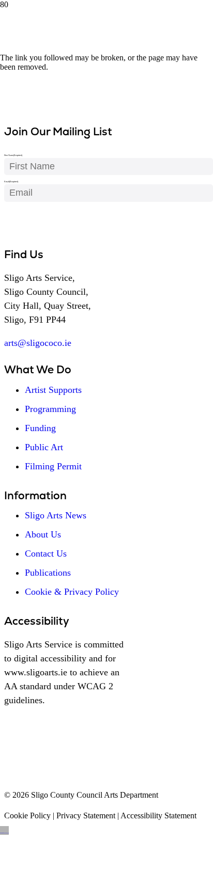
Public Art (44, 447)
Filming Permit (53, 466)
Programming (50, 409)
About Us (43, 534)
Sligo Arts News (55, 515)
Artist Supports (53, 390)
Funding (40, 428)
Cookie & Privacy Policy (72, 592)
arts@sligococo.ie (37, 343)
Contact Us (46, 553)
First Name (13, 155)
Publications (48, 572)
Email (11, 181)
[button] (4, 830)
